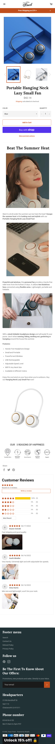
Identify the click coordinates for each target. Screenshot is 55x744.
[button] (8, 498)
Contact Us (7, 641)
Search (5, 638)
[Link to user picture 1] (12, 542)
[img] (15, 526)
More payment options (27, 136)
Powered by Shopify (23, 732)
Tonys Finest (12, 732)
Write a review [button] (26, 491)
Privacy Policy (8, 649)
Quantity (43, 108)
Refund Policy (8, 645)
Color (5, 108)
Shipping (19, 101)
